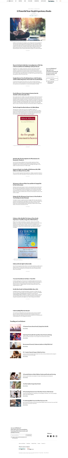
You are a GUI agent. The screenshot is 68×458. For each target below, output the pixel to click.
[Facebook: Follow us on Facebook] (48, 436)
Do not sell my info (36, 452)
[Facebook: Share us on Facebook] (30, 15)
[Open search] (56, 1)
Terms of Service (46, 452)
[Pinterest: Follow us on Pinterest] (53, 436)
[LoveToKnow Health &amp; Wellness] (22, 449)
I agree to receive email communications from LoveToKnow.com (51, 82)
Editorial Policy (33, 443)
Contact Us (43, 443)
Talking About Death (36, 8)
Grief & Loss (31, 8)
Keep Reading (25, 328)
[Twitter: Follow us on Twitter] (51, 436)
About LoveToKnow (22, 443)
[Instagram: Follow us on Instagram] (56, 436)
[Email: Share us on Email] (36, 15)
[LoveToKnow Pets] (30, 449)
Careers (39, 443)
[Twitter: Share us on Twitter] (32, 15)
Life (29, 8)
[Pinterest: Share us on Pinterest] (34, 15)
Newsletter (28, 443)
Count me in (52, 79)
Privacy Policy (41, 452)
